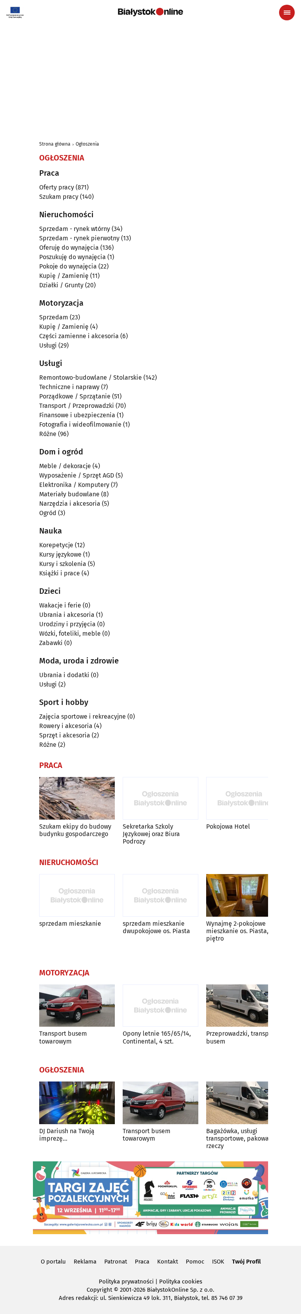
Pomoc (195, 1261)
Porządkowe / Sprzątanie (75, 396)
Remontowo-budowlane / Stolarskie (90, 377)
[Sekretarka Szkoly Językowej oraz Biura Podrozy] (160, 798)
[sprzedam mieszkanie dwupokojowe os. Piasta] (160, 895)
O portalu (53, 1261)
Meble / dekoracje (65, 466)
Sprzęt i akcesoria (64, 735)
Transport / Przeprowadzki (76, 405)
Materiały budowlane (69, 494)
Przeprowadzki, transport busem (241, 1037)
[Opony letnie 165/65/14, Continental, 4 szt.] (160, 1005)
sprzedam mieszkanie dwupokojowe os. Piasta (156, 927)
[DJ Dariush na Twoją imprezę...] (77, 1102)
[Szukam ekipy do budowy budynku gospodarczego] (77, 798)
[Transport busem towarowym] (77, 1005)
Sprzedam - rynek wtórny (74, 229)
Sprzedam (53, 317)
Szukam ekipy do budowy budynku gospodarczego (75, 830)
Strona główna (55, 144)
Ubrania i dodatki (64, 675)
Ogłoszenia (87, 144)
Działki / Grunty (61, 285)
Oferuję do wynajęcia (69, 247)
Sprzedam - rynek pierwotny (79, 238)
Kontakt (167, 1261)
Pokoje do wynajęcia (68, 266)
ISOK (218, 1261)
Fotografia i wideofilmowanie (80, 424)
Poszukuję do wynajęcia (72, 257)
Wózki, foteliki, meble (70, 633)
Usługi (48, 345)
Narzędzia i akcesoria (69, 503)
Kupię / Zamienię (64, 275)
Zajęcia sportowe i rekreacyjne (82, 716)
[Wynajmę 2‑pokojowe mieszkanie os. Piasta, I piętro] (244, 895)
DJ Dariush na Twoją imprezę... (66, 1134)
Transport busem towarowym (63, 1037)
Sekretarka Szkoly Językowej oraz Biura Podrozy (151, 834)
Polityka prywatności (126, 1281)
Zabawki (51, 643)
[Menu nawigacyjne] (287, 12)
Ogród (47, 513)
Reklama (85, 1261)
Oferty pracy (56, 187)
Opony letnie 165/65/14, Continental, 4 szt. (157, 1037)
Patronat (115, 1261)
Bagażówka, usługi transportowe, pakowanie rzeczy (242, 1138)
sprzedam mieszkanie (70, 923)
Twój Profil (246, 1261)
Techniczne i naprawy (69, 387)
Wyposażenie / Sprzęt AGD (76, 475)
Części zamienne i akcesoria (79, 336)
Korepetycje (56, 545)
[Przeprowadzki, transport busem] (244, 1005)
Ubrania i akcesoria (66, 614)
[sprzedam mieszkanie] (77, 895)
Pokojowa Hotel (228, 826)
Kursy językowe (60, 554)
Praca (142, 1261)
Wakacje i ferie (60, 605)
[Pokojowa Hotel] (244, 798)
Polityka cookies (180, 1281)
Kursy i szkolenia (62, 564)
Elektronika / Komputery (74, 484)
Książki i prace (59, 573)
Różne (47, 434)
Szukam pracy (58, 196)
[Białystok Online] (150, 12)
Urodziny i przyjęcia (67, 624)
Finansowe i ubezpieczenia (77, 415)
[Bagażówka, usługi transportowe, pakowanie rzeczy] (244, 1102)
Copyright (99, 1289)
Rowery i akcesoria (65, 726)
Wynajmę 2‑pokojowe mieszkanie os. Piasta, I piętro (239, 931)
